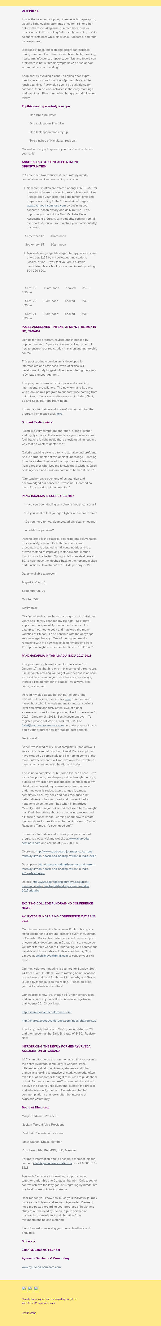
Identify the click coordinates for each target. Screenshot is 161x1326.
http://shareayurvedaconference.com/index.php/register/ (59, 1020)
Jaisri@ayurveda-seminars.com (43, 725)
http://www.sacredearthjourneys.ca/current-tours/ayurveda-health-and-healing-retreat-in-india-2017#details (56, 886)
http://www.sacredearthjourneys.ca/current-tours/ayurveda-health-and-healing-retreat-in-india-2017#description (58, 869)
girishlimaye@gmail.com (52, 955)
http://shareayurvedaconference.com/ (46, 1012)
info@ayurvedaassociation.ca (52, 1163)
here (59, 413)
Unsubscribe (29, 1313)
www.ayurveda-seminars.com (46, 205)
